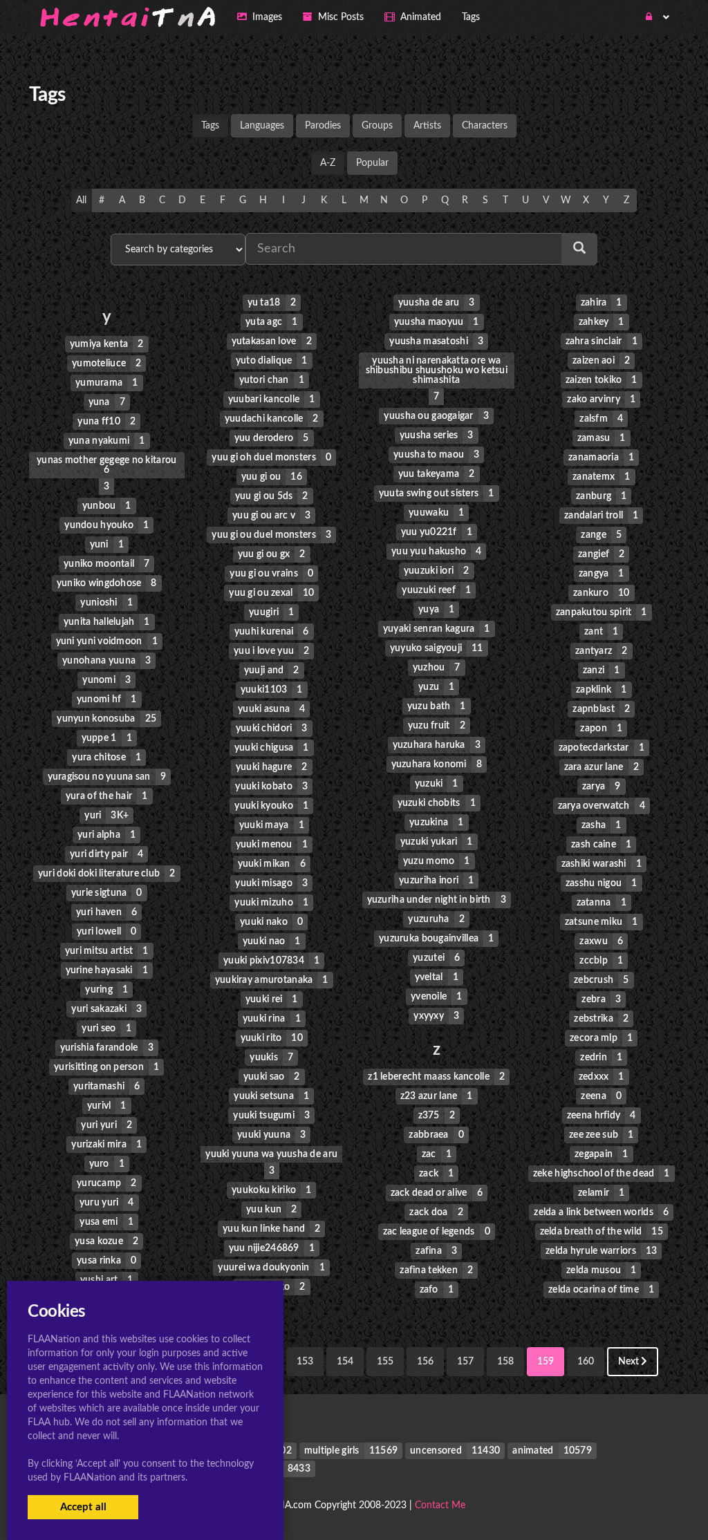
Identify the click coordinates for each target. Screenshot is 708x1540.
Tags (210, 126)
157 (465, 1362)
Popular (372, 163)
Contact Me (440, 1505)
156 (425, 1362)
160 (585, 1362)
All (81, 200)
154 (345, 1362)
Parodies (323, 126)
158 (505, 1362)
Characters (484, 126)
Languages (262, 126)
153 (305, 1362)
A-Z (327, 163)
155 (385, 1362)
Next (629, 1362)
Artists (427, 126)
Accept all (83, 1507)
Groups (377, 126)
